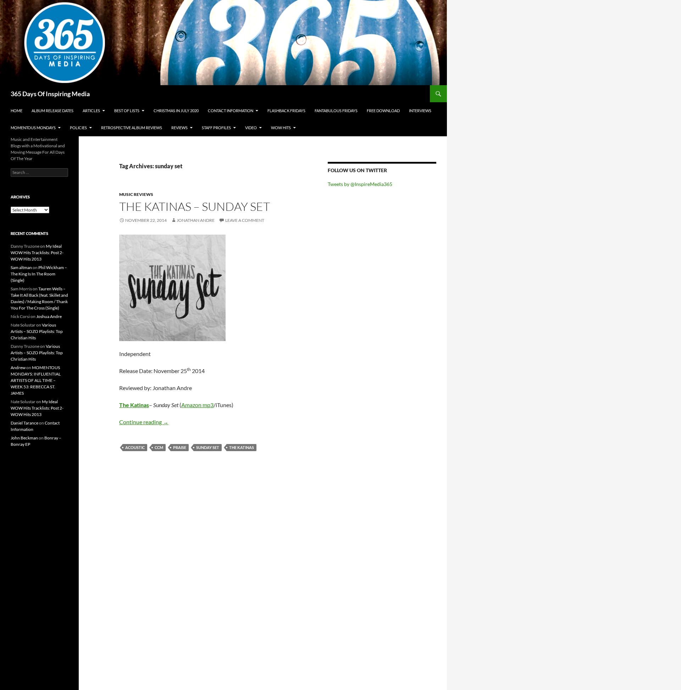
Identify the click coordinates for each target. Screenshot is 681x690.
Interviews (420, 110)
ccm (159, 447)
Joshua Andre (49, 316)
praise (179, 447)
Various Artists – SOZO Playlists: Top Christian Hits (37, 331)
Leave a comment (244, 220)
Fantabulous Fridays (336, 110)
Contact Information (230, 110)
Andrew (18, 367)
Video (251, 127)
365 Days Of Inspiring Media (50, 94)
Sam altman (21, 267)
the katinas (241, 447)
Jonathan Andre (196, 220)
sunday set (207, 447)
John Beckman (24, 437)
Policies (78, 127)
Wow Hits (281, 127)
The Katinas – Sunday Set (194, 206)
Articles (91, 110)
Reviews (179, 127)
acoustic (135, 447)
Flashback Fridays (286, 110)
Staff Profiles (216, 127)
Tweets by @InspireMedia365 (360, 184)
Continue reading (143, 421)
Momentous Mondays (33, 127)
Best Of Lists (126, 110)
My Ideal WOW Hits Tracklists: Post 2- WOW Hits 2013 (37, 252)
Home (16, 110)
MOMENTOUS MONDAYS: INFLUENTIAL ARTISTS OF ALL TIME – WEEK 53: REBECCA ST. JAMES (36, 380)
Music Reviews (136, 194)
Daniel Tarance (24, 423)
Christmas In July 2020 (176, 110)
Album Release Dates (52, 110)
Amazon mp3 (197, 404)
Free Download (383, 110)
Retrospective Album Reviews (131, 127)
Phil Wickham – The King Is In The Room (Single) (39, 274)
